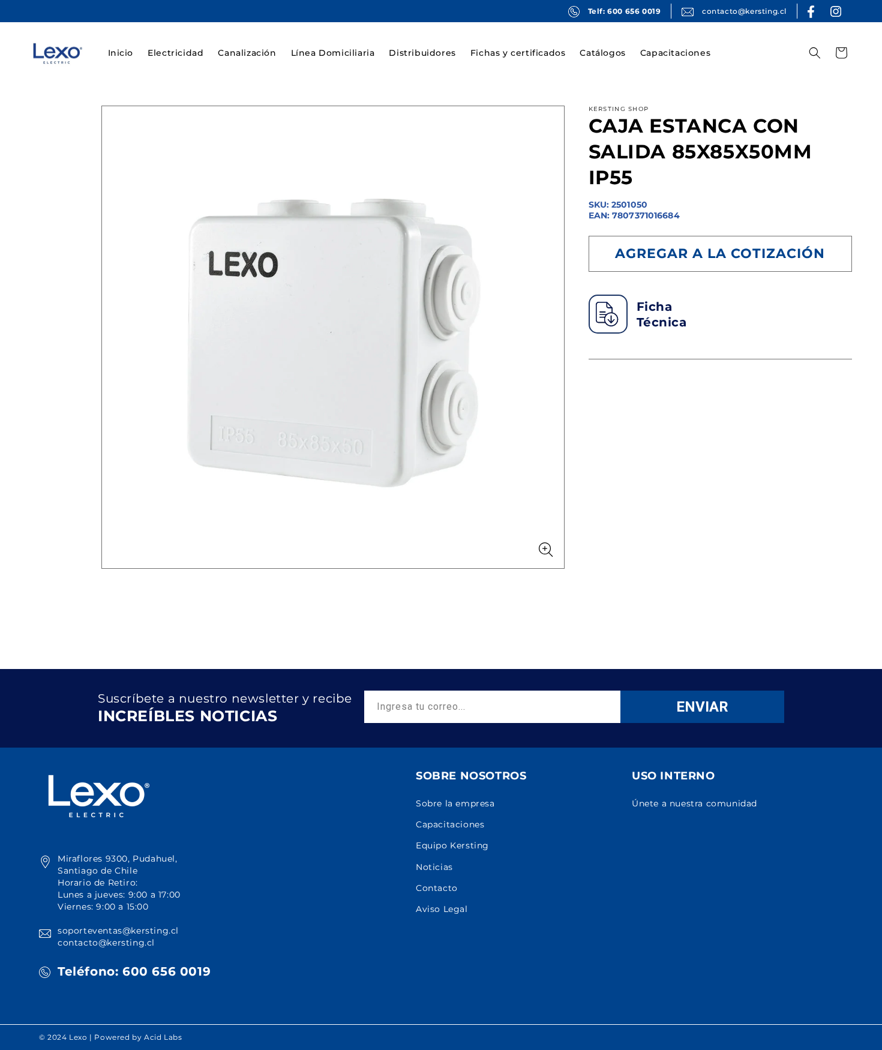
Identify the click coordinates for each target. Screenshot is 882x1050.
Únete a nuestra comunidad (694, 803)
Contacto (437, 888)
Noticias (434, 867)
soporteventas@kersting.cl (118, 930)
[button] (175, 52)
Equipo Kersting (452, 845)
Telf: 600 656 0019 (624, 11)
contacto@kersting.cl (744, 11)
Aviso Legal (442, 909)
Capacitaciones (450, 824)
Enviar (702, 706)
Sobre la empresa (455, 803)
